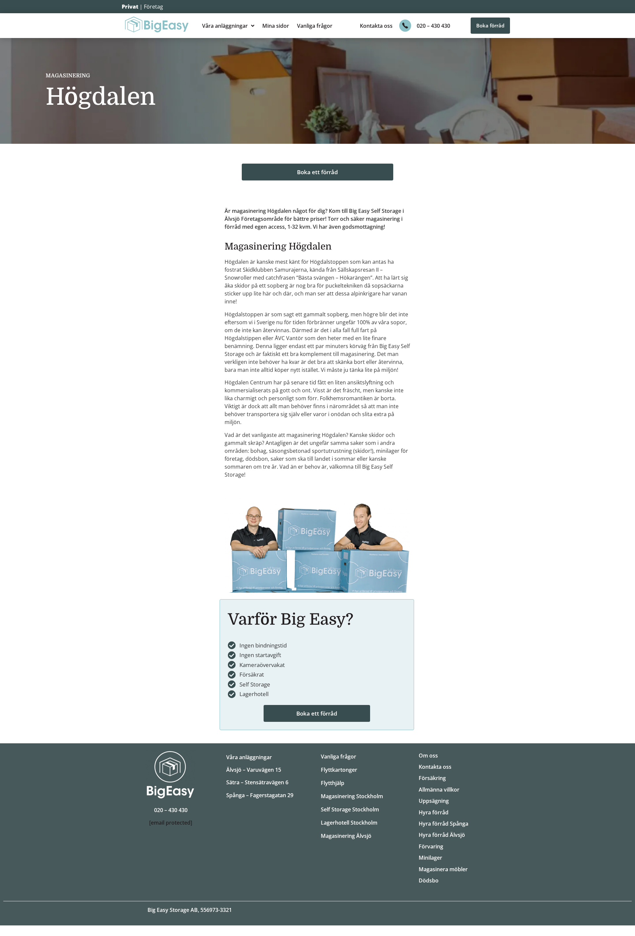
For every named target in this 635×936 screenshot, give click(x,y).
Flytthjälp (332, 783)
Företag (153, 6)
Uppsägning (434, 800)
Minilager (430, 857)
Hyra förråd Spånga (443, 823)
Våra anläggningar (225, 25)
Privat (130, 6)
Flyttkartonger (339, 769)
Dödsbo (429, 880)
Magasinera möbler (443, 869)
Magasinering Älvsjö (346, 835)
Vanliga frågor (314, 25)
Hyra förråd (433, 812)
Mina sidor (275, 25)
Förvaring (431, 846)
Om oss (428, 755)
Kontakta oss (376, 25)
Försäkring (432, 778)
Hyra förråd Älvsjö (442, 834)
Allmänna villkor (439, 789)
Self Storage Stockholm (350, 809)
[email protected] (170, 822)
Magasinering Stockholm (352, 796)
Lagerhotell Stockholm (349, 822)
